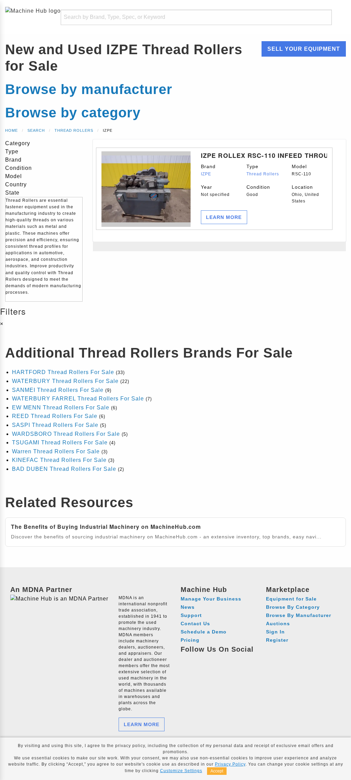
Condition (258, 190)
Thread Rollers (74, 130)
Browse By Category (293, 607)
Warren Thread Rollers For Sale (56, 451)
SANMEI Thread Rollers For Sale (58, 390)
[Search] (322, 17)
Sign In (275, 632)
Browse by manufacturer (88, 89)
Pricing (190, 640)
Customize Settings (181, 770)
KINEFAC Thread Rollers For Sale (59, 460)
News (188, 607)
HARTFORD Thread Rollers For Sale (63, 372)
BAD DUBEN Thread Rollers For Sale (64, 469)
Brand (208, 170)
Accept (216, 771)
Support (191, 615)
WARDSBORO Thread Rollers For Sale (66, 434)
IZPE (206, 174)
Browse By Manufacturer (298, 615)
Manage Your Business (211, 599)
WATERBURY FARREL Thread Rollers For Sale (78, 398)
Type (262, 170)
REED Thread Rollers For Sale (54, 416)
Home (11, 130)
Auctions (278, 623)
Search (36, 130)
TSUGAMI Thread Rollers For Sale (60, 442)
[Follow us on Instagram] (199, 659)
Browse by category (73, 112)
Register (277, 640)
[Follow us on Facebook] (187, 659)
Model (301, 170)
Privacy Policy (230, 764)
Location (305, 193)
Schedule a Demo (204, 632)
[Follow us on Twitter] (225, 659)
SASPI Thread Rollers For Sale (55, 425)
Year (215, 190)
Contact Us (195, 623)
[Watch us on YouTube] (212, 659)
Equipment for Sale (291, 599)
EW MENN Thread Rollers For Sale (60, 407)
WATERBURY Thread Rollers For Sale (65, 381)
